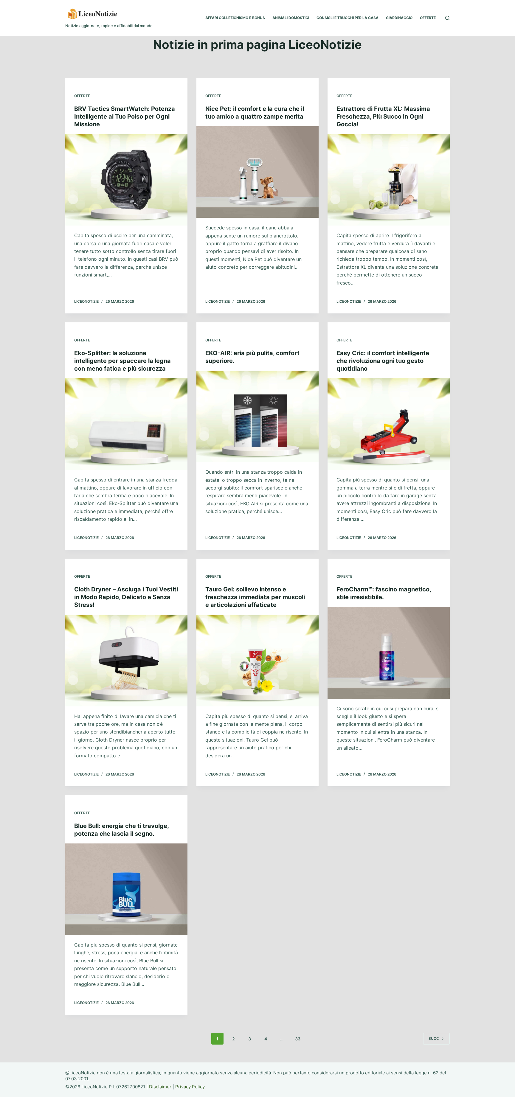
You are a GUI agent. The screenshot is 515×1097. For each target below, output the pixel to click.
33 (297, 1038)
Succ (434, 1038)
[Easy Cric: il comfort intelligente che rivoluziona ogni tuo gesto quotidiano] (389, 424)
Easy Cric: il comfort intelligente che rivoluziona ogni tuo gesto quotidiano (382, 360)
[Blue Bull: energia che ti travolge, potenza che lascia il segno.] (126, 889)
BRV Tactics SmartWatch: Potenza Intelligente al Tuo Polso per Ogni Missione (124, 116)
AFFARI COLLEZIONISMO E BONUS (235, 17)
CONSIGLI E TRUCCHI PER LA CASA (348, 17)
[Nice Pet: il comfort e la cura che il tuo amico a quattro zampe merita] (257, 172)
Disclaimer (160, 1087)
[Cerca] (447, 18)
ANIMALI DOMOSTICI (290, 17)
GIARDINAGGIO (399, 17)
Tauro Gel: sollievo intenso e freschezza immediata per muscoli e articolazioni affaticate (255, 597)
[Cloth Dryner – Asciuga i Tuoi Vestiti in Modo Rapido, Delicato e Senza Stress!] (126, 660)
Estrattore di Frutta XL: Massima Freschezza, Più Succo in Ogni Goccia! (383, 116)
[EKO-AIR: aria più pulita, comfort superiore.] (257, 416)
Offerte (82, 96)
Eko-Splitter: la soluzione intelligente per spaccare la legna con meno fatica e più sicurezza (122, 360)
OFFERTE (428, 17)
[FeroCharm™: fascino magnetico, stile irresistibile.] (389, 653)
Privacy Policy (190, 1087)
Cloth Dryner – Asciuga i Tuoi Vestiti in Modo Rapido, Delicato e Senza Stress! (126, 597)
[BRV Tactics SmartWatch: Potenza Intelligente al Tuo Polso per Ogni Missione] (126, 180)
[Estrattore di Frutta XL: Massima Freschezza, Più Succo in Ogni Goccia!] (389, 180)
